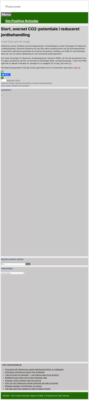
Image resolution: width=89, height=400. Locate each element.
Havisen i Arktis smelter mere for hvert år (23, 380)
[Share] (44, 78)
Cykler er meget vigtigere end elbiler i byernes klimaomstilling (26, 83)
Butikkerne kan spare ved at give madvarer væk (26, 378)
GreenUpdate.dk (14, 365)
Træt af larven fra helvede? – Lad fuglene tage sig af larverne (32, 375)
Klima (17, 80)
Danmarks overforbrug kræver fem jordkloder (25, 372)
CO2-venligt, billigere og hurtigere (15, 86)
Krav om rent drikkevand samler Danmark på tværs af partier (31, 383)
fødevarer (10, 80)
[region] (44, 318)
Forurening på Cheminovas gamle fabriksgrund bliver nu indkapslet (34, 369)
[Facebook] (44, 72)
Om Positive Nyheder (22, 21)
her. (70, 63)
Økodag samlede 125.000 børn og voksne (23, 386)
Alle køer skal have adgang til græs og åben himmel (27, 389)
